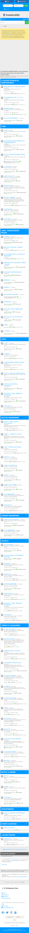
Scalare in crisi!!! (7, 635)
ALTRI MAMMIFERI (9, 494)
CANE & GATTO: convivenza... (10, 349)
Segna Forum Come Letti (8, 849)
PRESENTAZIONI (9, 108)
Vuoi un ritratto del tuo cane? (10, 224)
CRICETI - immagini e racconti (13, 434)
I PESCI (6, 708)
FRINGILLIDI (7, 574)
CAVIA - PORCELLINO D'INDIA (12, 447)
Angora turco (6, 358)
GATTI (3, 339)
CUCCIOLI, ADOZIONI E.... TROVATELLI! (11, 384)
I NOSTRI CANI (8, 209)
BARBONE (7, 280)
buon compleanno (8, 275)
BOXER (6, 325)
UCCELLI (4, 541)
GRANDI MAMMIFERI (10, 516)
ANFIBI (6, 787)
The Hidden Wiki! (8, 104)
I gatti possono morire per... (9, 379)
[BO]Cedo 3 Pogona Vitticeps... (10, 803)
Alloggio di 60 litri (7, 725)
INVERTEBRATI (7, 809)
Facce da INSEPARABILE (11, 118)
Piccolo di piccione (8, 599)
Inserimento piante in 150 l (9, 693)
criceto (5, 430)
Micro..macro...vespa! (8, 819)
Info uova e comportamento (10, 569)
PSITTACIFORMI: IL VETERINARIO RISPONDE (13, 556)
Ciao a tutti (6, 610)
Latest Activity (5, 898)
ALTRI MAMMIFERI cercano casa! (10, 535)
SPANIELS (7, 287)
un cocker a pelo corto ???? (9, 289)
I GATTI (6, 343)
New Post (4, 896)
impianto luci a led (8, 658)
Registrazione (22, 1)
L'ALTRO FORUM (8, 835)
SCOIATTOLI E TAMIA (10, 485)
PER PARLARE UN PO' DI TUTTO (13, 97)
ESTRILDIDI (7, 563)
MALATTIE (7, 729)
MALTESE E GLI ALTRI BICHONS (13, 317)
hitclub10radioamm (22, 876)
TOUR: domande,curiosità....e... (10, 120)
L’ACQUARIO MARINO (10, 752)
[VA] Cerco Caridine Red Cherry (10, 766)
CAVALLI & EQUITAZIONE (11, 519)
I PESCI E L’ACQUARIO (10, 625)
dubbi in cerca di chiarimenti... (10, 267)
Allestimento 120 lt (8, 756)
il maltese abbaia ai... (8, 320)
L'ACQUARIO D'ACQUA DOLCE (13, 662)
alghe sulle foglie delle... (9, 703)
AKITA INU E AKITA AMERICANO (13, 309)
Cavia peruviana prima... (9, 453)
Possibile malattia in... (8, 735)
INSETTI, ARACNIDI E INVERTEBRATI (14, 813)
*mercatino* (8, 219)
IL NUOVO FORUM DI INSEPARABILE (10, 82)
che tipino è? (6, 461)
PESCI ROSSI (7, 718)
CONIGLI (6, 475)
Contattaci (14, 920)
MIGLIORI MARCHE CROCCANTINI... (12, 161)
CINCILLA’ (7, 457)
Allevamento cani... (8, 114)
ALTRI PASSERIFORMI (10, 584)
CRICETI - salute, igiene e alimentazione (11, 422)
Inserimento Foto (7, 93)
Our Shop (4, 906)
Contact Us (5, 895)
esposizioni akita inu (8, 312)
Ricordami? (7, 9)
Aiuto (7, 1)
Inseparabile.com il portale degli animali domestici (14, 922)
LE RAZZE (6, 236)
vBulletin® (14, 929)
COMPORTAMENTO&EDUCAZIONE (14, 362)
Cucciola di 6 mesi (7, 250)
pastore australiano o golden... (10, 296)
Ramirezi (6, 714)
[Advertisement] (14, 55)
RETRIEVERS (7, 302)
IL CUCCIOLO (8, 166)
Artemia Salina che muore (10, 747)
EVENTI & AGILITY (9, 176)
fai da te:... (6, 682)
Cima (17, 925)
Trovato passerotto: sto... (9, 588)
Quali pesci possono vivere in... (10, 670)
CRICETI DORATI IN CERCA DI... (10, 442)
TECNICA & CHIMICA (10, 675)
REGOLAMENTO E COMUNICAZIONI (14, 86)
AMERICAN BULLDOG (8, 242)
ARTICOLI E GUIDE (9, 639)
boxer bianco (7, 327)
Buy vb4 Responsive (7, 907)
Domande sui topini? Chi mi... (10, 500)
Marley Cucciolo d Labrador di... (10, 192)
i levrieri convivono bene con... (10, 333)
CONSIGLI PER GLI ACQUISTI (12, 650)
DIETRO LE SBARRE (9, 197)
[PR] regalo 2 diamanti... (9, 411)
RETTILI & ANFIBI (8, 772)
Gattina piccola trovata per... (10, 401)
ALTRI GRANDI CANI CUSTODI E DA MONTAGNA (14, 255)
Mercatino (7, 760)
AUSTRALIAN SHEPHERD (11, 294)
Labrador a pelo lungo (8, 304)
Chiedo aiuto (8, 369)
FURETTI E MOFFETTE (10, 465)
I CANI (5, 130)
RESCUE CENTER (9, 186)
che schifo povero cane (9, 214)
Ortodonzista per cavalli (9, 525)
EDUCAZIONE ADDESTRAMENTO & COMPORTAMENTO (14, 141)
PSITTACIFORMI (8, 545)
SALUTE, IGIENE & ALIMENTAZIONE (14, 154)
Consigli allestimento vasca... (10, 792)
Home (3, 893)
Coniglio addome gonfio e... (9, 479)
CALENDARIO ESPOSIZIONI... (9, 180)
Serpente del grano (8, 781)
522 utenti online (15, 859)
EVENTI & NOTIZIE (9, 824)
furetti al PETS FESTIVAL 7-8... (10, 470)
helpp (6, 646)
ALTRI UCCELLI (8, 593)
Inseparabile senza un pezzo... (10, 550)
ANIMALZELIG (8, 839)
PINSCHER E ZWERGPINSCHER (13, 272)
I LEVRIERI (7, 331)
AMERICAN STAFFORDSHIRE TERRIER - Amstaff (15, 263)
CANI (3, 126)
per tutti (5, 844)
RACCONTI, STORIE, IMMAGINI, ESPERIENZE (13, 394)
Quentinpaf (4, 864)
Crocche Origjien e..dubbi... (9, 282)
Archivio (13, 925)
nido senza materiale (8, 580)
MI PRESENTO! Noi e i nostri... (10, 489)
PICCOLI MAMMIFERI (10, 418)
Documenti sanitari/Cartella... (10, 136)
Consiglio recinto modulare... (10, 171)
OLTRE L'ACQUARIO (10, 629)
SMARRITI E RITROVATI (8, 620)
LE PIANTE (7, 686)
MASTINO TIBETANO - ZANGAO (13, 247)
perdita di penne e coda (9, 558)
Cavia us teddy (7, 510)
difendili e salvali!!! (8, 205)
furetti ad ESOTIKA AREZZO (9, 830)
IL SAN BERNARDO (7, 258)
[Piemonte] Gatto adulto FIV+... (10, 388)
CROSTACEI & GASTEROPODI (12, 739)
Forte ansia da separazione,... (10, 149)
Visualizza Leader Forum (20, 849)
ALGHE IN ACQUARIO (10, 698)
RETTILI (6, 776)
